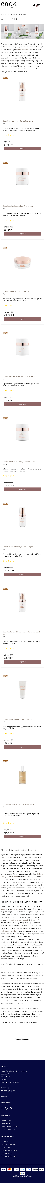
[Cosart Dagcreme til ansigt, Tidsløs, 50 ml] (22, 352)
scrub (3, 909)
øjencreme (19, 909)
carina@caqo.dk (9, 1091)
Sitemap (4, 1096)
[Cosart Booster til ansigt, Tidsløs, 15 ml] (22, 522)
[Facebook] (2, 1108)
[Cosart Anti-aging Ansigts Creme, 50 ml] (22, 181)
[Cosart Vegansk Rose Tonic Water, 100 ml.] (22, 780)
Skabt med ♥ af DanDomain (22, 1176)
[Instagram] (6, 1108)
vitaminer (14, 877)
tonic (13, 909)
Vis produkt (22, 148)
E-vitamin (39, 874)
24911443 (5, 1088)
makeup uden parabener (9, 931)
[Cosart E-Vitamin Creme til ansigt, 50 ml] (22, 267)
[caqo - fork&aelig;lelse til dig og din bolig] (11, 5)
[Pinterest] (11, 1108)
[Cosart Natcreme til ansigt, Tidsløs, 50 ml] (22, 437)
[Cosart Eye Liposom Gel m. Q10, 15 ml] (22, 96)
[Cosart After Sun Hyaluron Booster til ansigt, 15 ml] (22, 607)
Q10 (2, 877)
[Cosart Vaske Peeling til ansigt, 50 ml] (22, 695)
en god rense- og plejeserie (19, 920)
